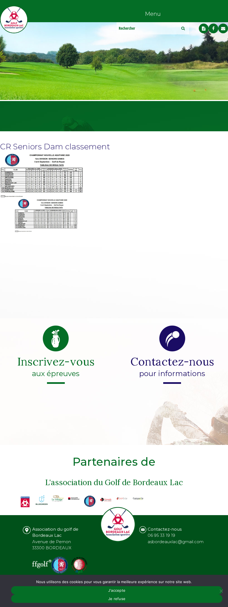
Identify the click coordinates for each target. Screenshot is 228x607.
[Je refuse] (221, 591)
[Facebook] (213, 28)
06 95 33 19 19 (161, 535)
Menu (153, 14)
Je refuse (116, 598)
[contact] (223, 28)
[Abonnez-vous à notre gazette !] (204, 28)
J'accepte (116, 590)
